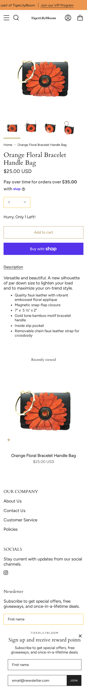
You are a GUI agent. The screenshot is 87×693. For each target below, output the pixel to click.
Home (8, 145)
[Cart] (80, 18)
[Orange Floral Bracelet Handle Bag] (43, 410)
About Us (13, 501)
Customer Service (20, 519)
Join (74, 680)
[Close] (80, 635)
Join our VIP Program (57, 5)
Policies (11, 529)
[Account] (68, 18)
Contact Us (14, 510)
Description (13, 267)
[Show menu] (7, 17)
